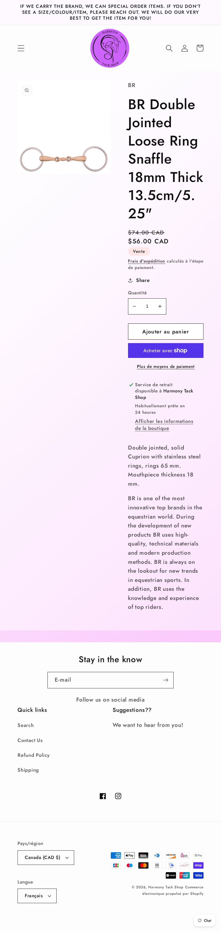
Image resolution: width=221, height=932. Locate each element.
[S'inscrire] (165, 680)
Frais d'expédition (146, 261)
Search (26, 725)
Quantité (137, 293)
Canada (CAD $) (42, 857)
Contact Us (30, 740)
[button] (21, 48)
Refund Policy (34, 755)
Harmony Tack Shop (165, 887)
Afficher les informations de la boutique (164, 425)
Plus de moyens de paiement (166, 367)
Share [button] (143, 280)
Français (34, 895)
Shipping (28, 770)
